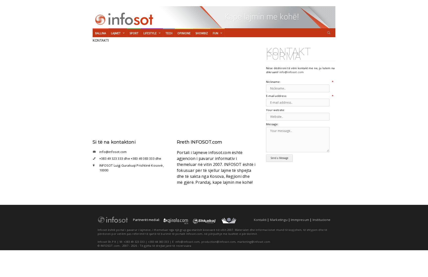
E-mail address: (298, 96)
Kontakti (260, 219)
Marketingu (279, 219)
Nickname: (298, 82)
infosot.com (123, 19)
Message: (272, 124)
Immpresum (300, 219)
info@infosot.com (291, 72)
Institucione (321, 219)
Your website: (275, 110)
